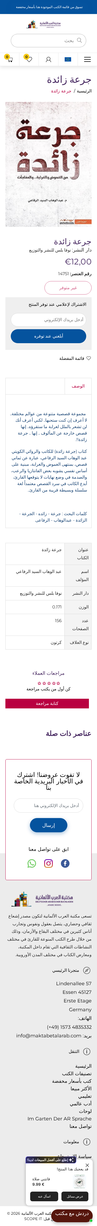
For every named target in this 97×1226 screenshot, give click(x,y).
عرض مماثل (75, 1196)
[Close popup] (88, 1164)
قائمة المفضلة (71, 358)
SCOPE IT (33, 1218)
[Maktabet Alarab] (48, 23)
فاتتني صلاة (41, 1179)
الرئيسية (84, 91)
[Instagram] (48, 863)
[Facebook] (65, 863)
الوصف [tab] (78, 386)
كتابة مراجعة (47, 703)
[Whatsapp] (31, 863)
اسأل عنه (44, 1196)
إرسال (48, 825)
